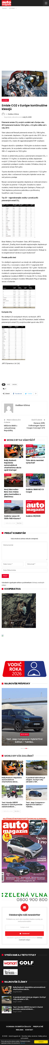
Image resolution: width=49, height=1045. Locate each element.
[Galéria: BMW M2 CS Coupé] (35, 480)
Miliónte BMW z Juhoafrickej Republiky (10, 428)
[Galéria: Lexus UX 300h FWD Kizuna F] (13, 507)
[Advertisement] (24, 35)
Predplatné (38, 1026)
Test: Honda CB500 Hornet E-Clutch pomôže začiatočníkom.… (28, 1008)
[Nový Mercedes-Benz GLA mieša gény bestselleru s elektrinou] (13, 480)
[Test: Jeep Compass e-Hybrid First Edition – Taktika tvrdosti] (24, 717)
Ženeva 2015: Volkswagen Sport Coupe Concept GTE (36, 425)
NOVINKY (5, 100)
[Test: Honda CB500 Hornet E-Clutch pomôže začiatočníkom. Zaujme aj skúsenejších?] (12, 792)
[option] (24, 718)
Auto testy (24, 734)
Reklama (19, 1030)
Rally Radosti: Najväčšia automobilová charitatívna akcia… (29, 988)
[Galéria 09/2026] (35, 507)
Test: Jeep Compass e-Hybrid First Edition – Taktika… (24, 740)
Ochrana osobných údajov (18, 1026)
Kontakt (29, 1030)
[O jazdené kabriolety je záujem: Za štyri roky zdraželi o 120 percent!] (36, 768)
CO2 (8, 384)
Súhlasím (41, 1042)
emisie (14, 384)
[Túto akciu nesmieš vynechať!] (35, 451)
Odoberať (25, 934)
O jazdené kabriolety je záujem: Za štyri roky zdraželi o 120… (29, 998)
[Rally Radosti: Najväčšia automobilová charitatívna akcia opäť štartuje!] (13, 451)
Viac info (23, 1043)
